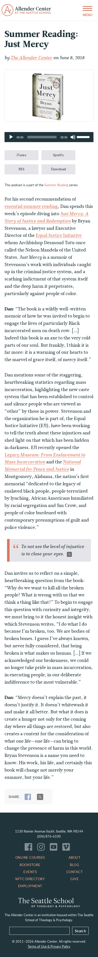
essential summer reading (31, 206)
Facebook (30, 848)
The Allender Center (31, 58)
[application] (49, 137)
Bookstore (30, 865)
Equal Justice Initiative (59, 235)
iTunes (21, 155)
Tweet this (69, 554)
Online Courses (30, 857)
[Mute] (72, 137)
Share (28, 797)
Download (58, 169)
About (75, 857)
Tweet (40, 797)
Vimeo (67, 848)
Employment (30, 886)
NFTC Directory (30, 879)
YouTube (55, 848)
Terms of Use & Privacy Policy (49, 946)
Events (30, 872)
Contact (74, 872)
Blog (74, 865)
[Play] (11, 137)
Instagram (42, 848)
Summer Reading (56, 185)
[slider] (84, 136)
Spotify (58, 155)
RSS (21, 169)
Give (74, 879)
